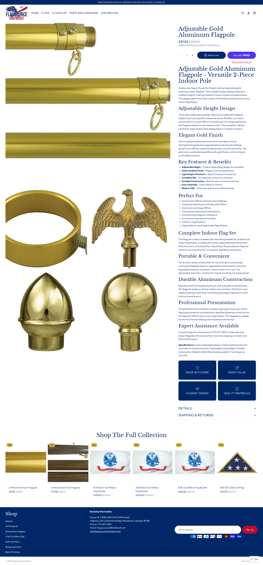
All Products (11, 526)
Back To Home (12, 552)
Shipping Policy (13, 546)
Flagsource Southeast (21, 561)
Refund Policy (12, 541)
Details (185, 408)
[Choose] (84, 478)
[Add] (41, 478)
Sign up (250, 529)
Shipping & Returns (195, 415)
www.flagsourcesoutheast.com (105, 531)
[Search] (243, 13)
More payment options (241, 62)
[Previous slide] (9, 462)
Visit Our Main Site (14, 536)
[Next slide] (42, 462)
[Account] (248, 13)
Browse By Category (15, 531)
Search (9, 521)
